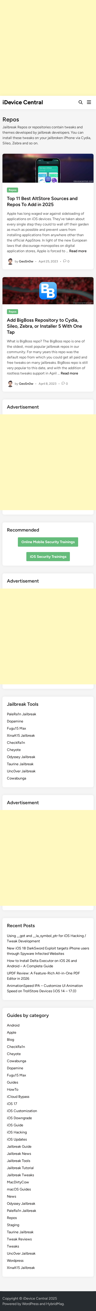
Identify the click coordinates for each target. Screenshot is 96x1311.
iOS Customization (22, 1111)
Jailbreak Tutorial (20, 1168)
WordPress (30, 1304)
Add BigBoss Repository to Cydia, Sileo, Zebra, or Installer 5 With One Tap (44, 326)
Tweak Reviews (19, 1239)
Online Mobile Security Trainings (48, 542)
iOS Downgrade (19, 1118)
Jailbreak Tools (18, 1161)
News (11, 1196)
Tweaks (13, 1246)
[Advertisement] (48, 48)
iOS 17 (12, 1104)
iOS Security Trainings (48, 556)
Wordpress (15, 1260)
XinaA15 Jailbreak (21, 735)
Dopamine (15, 721)
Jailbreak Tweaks (20, 1175)
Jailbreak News (19, 1153)
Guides (12, 1082)
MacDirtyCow (18, 1182)
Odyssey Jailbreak (21, 757)
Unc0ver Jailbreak (21, 771)
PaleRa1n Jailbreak (21, 714)
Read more (78, 251)
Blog (10, 1039)
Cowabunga (16, 778)
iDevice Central (22, 102)
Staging (13, 1225)
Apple (11, 1032)
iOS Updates (17, 1139)
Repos (13, 190)
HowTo (12, 1089)
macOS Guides (19, 1189)
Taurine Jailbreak (20, 764)
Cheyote (14, 750)
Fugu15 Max (16, 728)
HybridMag (55, 1304)
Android (13, 1025)
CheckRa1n (16, 742)
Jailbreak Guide (19, 1146)
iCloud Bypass (18, 1096)
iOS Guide (15, 1125)
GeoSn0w (26, 261)
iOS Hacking (17, 1132)
